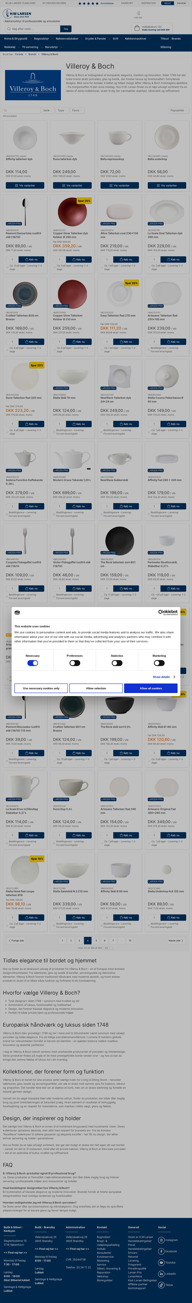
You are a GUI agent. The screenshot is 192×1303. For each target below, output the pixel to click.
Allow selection (96, 688)
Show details (161, 676)
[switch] (75, 663)
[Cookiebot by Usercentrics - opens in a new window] (161, 613)
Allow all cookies (151, 688)
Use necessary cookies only (41, 688)
